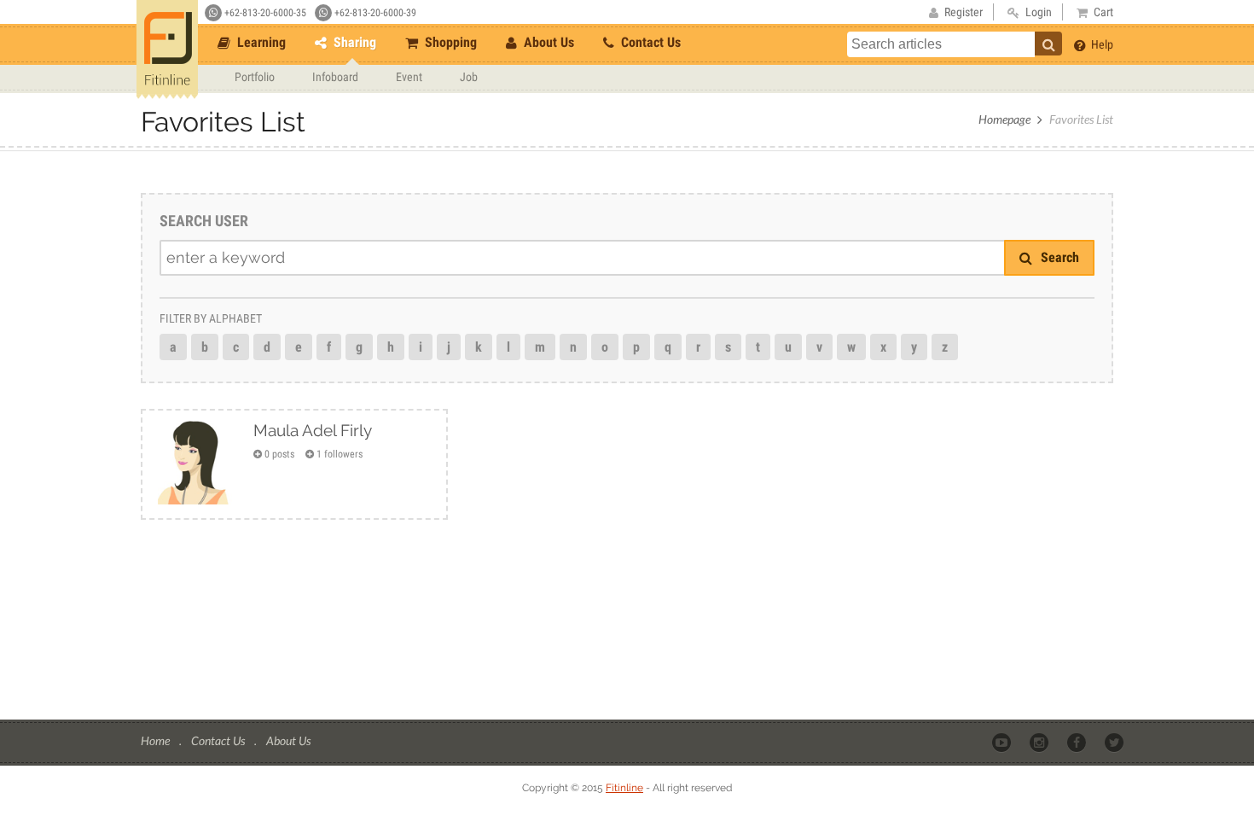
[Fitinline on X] (1115, 742)
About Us (547, 42)
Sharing (353, 42)
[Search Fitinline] (1048, 43)
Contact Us (649, 42)
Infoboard (335, 77)
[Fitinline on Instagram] (1040, 742)
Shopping (449, 42)
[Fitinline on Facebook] (1078, 742)
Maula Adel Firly (312, 430)
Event (409, 77)
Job (469, 77)
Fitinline (624, 788)
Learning (260, 42)
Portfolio (255, 77)
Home (156, 740)
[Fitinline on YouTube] (1002, 742)
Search (1058, 257)
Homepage (1004, 119)
